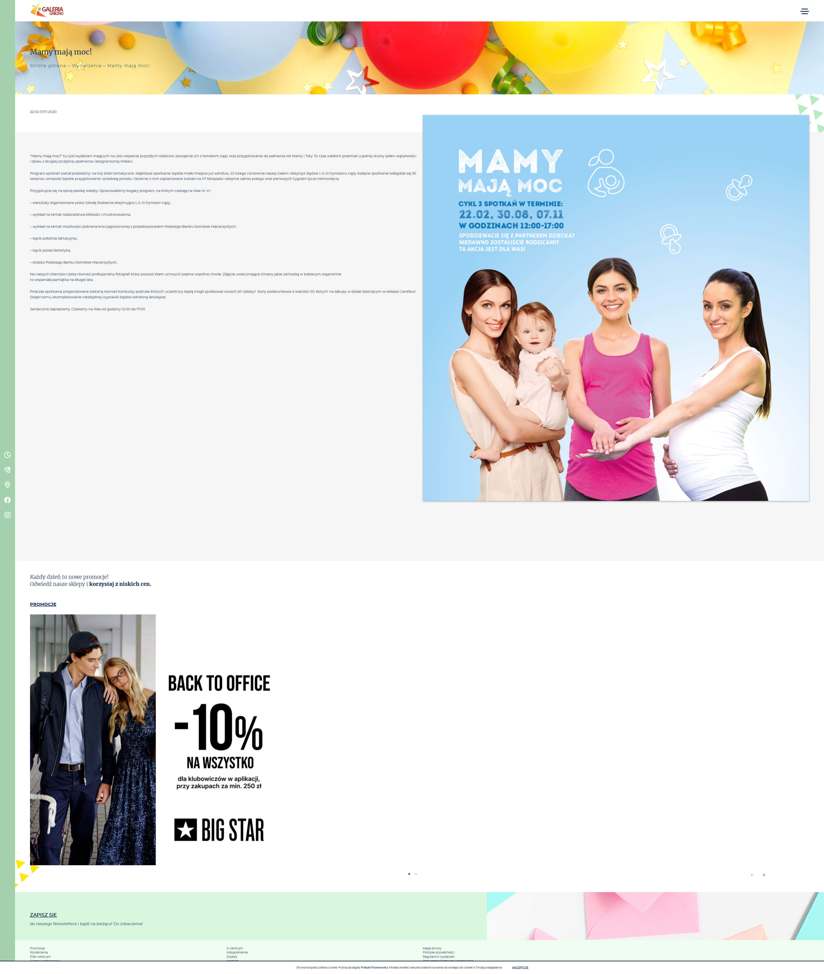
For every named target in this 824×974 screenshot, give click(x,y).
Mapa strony (432, 948)
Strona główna (48, 66)
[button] (409, 874)
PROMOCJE (43, 604)
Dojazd (231, 956)
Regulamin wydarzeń (438, 956)
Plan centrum (40, 956)
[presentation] (752, 875)
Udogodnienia (237, 952)
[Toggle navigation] (804, 8)
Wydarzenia (87, 66)
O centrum (234, 948)
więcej (155, 758)
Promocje (37, 948)
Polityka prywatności (438, 952)
